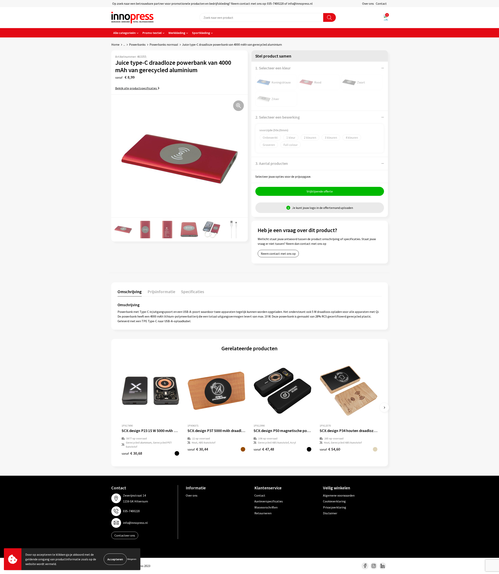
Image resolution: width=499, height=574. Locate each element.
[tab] (130, 292)
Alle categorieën (124, 33)
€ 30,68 (132, 453)
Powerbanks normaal (164, 44)
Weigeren (131, 559)
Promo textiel (152, 33)
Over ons (368, 3)
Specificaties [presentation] (192, 291)
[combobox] (261, 17)
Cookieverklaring (334, 501)
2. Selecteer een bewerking (277, 117)
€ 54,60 (330, 449)
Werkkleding (176, 33)
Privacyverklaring (334, 507)
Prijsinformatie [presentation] (161, 291)
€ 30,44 (198, 449)
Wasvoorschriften (266, 507)
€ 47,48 (264, 449)
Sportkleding (201, 33)
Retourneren (263, 513)
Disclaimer (330, 513)
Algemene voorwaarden (339, 495)
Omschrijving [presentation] (130, 291)
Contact (381, 3)
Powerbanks (137, 44)
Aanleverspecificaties (268, 501)
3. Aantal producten (271, 163)
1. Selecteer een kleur (273, 68)
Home (115, 44)
